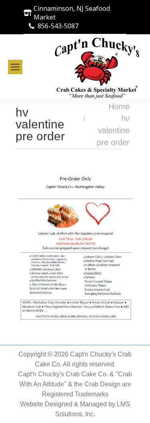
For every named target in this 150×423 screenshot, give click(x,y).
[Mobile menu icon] (15, 67)
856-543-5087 (58, 26)
